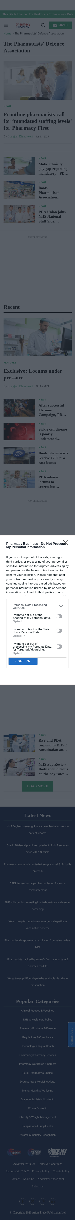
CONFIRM (23, 661)
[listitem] (37, 606)
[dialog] (37, 610)
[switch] (59, 616)
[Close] (67, 544)
